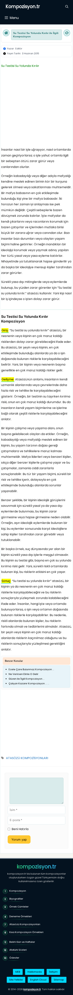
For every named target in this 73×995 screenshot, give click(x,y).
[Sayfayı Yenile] (66, 32)
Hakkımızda (35, 972)
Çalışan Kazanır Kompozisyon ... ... (29, 683)
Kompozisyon (17, 891)
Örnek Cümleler (19, 906)
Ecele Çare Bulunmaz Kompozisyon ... (31, 669)
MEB (17, 972)
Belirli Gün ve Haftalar (22, 942)
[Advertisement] (36, 108)
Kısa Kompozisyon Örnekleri (26, 932)
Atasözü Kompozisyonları (24, 924)
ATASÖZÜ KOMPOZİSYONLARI (27, 758)
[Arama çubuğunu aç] (67, 6)
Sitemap (59, 979)
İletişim (53, 972)
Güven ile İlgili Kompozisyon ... (27, 679)
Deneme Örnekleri (20, 916)
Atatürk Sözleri (18, 950)
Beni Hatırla (20, 829)
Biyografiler (16, 899)
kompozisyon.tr (36, 867)
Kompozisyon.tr (23, 6)
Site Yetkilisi (16, 979)
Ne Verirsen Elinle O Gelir (23, 674)
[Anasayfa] (6, 32)
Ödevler (14, 957)
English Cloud (38, 979)
